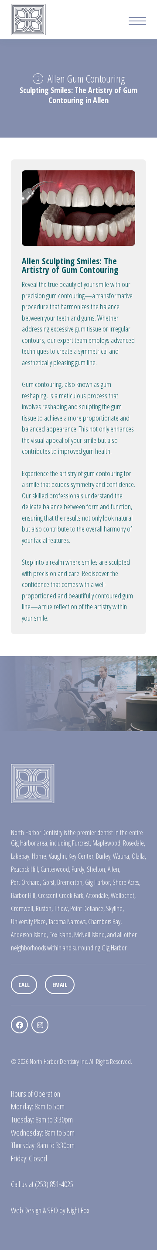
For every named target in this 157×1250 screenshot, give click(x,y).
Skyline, (115, 908)
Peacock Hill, (25, 869)
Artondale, (97, 895)
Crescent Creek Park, (61, 895)
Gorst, (49, 882)
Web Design (26, 1210)
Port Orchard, (26, 882)
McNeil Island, (90, 934)
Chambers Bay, (105, 921)
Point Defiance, (87, 908)
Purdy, (78, 869)
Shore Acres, (126, 882)
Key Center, (81, 856)
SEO (52, 1210)
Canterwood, (55, 869)
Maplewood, (107, 843)
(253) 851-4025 (54, 1184)
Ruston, (44, 908)
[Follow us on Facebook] (19, 1024)
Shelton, (96, 869)
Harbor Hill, (24, 895)
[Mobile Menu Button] (137, 22)
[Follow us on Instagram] (39, 1024)
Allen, (114, 869)
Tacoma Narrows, (67, 921)
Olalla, (139, 856)
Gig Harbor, (98, 882)
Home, (40, 856)
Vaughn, (58, 856)
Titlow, (61, 908)
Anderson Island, (29, 934)
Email (59, 985)
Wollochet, (123, 895)
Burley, (104, 856)
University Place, (29, 921)
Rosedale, (134, 843)
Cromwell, (22, 908)
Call (24, 985)
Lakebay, (21, 856)
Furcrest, (81, 843)
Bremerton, (70, 882)
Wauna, (121, 856)
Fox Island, (61, 934)
